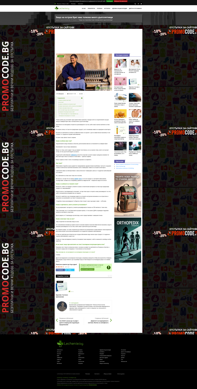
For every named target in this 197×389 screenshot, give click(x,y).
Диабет (123, 357)
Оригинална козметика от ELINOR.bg (125, 168)
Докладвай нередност (88, 269)
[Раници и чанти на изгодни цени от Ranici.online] (127, 195)
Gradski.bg (59, 377)
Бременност (81, 353)
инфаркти (74, 155)
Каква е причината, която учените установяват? (70, 106)
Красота (123, 355)
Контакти (80, 3)
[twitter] (141, 4)
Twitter (69, 270)
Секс (79, 355)
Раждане (102, 353)
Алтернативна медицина (105, 355)
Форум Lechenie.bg (104, 363)
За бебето (102, 351)
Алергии (59, 359)
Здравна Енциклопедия (105, 350)
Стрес (58, 361)
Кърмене (123, 353)
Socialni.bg (65, 377)
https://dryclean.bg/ (120, 166)
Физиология (124, 361)
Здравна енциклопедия (119, 8)
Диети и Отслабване (126, 351)
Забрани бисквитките (120, 1)
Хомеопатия (81, 357)
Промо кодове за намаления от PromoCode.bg (127, 164)
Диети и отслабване (135, 8)
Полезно (99, 8)
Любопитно (91, 8)
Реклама (73, 3)
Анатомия (102, 361)
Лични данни (120, 374)
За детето (80, 351)
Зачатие (59, 353)
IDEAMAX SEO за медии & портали (65, 385)
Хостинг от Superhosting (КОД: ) (85, 385)
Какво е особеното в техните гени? (67, 104)
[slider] (60, 267)
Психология (81, 361)
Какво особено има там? (65, 100)
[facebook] (138, 4)
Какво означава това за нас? (66, 108)
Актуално (107, 8)
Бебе (58, 355)
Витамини (59, 363)
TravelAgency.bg (72, 377)
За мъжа (59, 351)
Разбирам (110, 1)
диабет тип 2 (78, 178)
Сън (122, 359)
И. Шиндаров (60, 93)
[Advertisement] (98, 42)
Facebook (60, 270)
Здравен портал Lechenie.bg (63, 20)
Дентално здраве (104, 357)
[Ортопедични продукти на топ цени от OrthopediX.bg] (127, 240)
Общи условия (107, 374)
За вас (84, 8)
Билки (101, 359)
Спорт (79, 359)
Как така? (61, 102)
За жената (123, 350)
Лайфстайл (59, 357)
